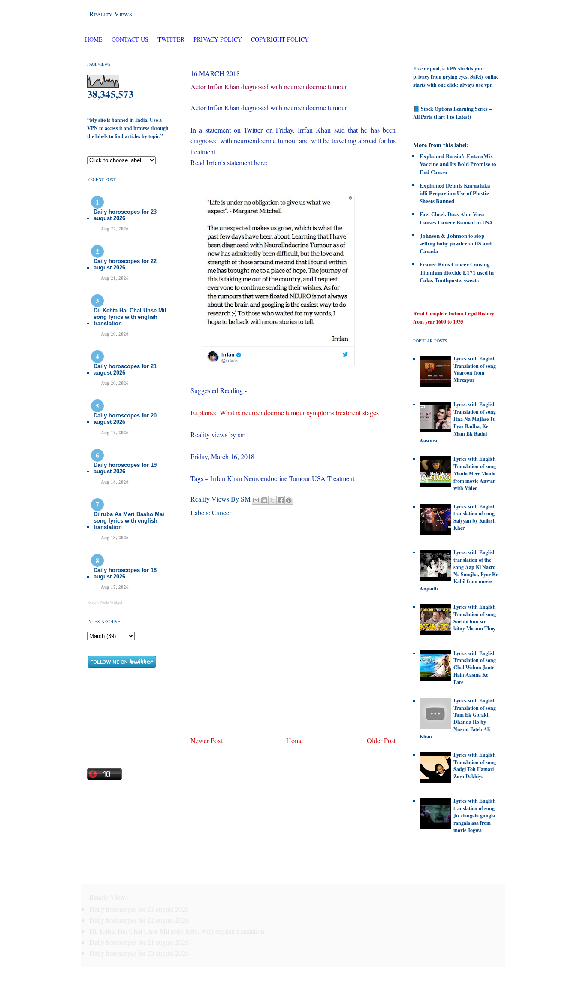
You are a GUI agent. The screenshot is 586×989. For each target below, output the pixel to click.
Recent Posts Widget (104, 602)
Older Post (381, 740)
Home (94, 39)
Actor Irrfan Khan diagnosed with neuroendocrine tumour (268, 86)
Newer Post (206, 740)
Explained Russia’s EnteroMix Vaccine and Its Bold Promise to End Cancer (458, 163)
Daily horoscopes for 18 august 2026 (125, 573)
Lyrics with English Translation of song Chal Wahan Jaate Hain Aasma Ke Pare (474, 668)
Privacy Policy (217, 39)
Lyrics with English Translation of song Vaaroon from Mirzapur (474, 369)
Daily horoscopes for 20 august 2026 (125, 418)
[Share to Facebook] (280, 500)
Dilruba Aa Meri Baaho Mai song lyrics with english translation (129, 520)
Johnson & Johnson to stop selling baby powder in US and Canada (456, 243)
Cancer (221, 512)
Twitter (171, 39)
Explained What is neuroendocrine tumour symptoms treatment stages (284, 412)
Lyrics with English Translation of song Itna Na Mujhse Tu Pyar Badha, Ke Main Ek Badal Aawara (458, 422)
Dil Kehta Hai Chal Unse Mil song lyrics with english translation (130, 317)
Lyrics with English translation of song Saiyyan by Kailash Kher (474, 517)
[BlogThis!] (264, 500)
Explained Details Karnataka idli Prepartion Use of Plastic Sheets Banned (455, 193)
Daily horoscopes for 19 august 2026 (125, 468)
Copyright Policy (280, 39)
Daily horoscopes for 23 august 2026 (125, 215)
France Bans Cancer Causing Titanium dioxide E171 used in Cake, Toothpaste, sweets (457, 272)
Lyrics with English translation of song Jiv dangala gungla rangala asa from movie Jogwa (474, 815)
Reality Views (110, 13)
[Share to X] (272, 500)
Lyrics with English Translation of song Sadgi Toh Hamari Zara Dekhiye (474, 765)
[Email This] (256, 500)
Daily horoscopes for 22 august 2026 (125, 264)
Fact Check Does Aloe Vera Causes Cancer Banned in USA (456, 218)
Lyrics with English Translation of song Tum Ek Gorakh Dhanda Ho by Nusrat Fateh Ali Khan (458, 718)
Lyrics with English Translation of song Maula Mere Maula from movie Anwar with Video (474, 473)
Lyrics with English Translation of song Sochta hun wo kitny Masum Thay (474, 617)
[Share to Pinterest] (288, 500)
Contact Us (130, 39)
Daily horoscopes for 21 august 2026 (125, 369)
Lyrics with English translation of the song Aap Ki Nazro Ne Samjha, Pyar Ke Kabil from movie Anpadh (459, 570)
